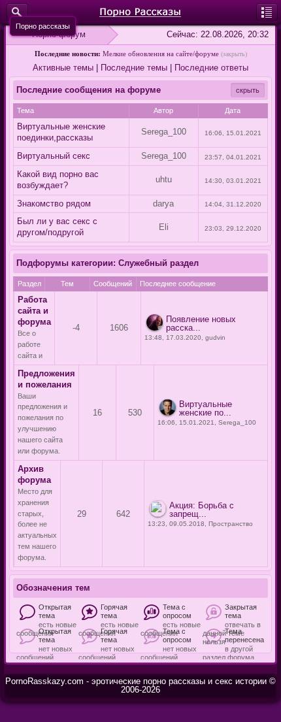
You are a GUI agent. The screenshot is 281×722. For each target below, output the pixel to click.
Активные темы (63, 68)
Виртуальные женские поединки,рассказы (61, 132)
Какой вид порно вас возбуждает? (58, 179)
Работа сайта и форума (34, 311)
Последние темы (134, 68)
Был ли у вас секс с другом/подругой (57, 226)
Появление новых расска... (201, 323)
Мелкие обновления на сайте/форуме (161, 53)
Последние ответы (211, 68)
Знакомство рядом (54, 203)
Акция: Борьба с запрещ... (201, 509)
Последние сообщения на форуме (88, 90)
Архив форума (34, 474)
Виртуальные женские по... (205, 408)
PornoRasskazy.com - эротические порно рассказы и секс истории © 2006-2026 (140, 685)
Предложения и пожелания (46, 379)
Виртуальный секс (53, 156)
